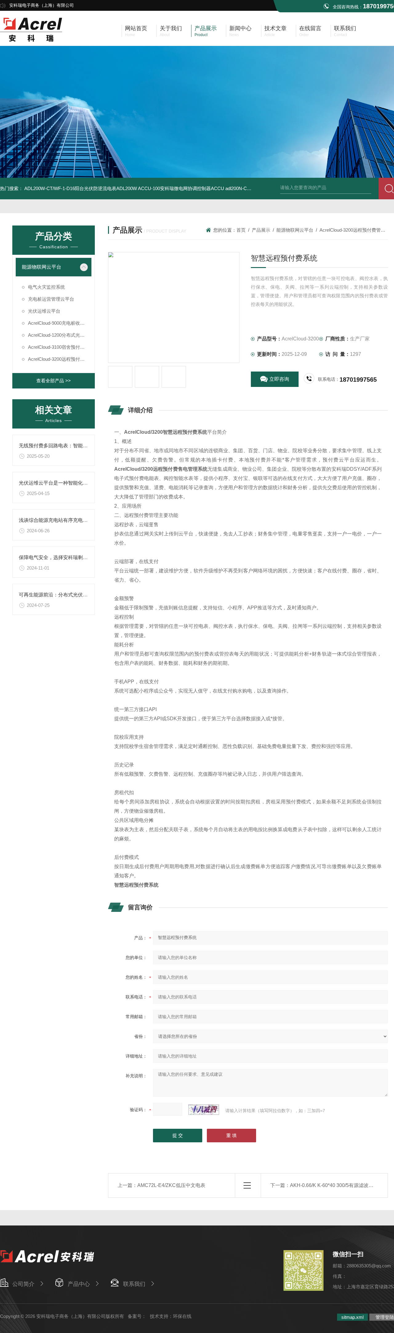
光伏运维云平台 (44, 311)
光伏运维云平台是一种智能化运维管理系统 (65, 483)
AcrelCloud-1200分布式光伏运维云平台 (59, 335)
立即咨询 (279, 379)
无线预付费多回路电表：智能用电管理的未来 (68, 445)
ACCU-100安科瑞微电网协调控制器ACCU (181, 188)
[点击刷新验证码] (203, 1109)
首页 (241, 230)
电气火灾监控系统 (46, 287)
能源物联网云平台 (41, 267)
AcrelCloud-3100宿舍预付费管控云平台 (59, 347)
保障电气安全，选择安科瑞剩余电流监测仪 (65, 557)
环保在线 (182, 1316)
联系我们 (134, 1284)
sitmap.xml (352, 1317)
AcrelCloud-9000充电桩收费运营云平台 (59, 323)
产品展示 (261, 230)
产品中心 (79, 1284)
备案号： (137, 1316)
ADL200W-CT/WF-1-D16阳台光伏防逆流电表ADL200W (80, 188)
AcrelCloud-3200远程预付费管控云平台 (59, 359)
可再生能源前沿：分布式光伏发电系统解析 (65, 594)
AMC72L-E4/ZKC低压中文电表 (171, 1185)
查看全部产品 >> (53, 380)
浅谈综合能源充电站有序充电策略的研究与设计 (70, 520)
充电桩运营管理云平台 (51, 299)
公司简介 (23, 1284)
